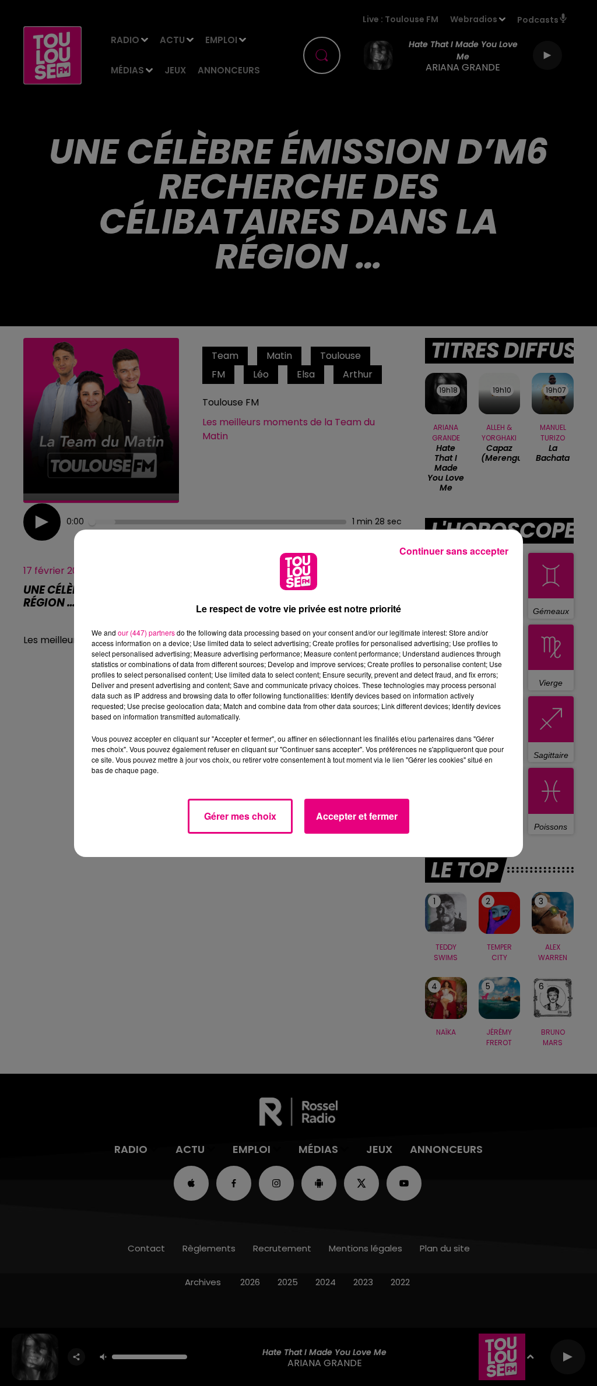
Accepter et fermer (357, 816)
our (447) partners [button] (146, 632)
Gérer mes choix (240, 816)
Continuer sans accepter (453, 551)
